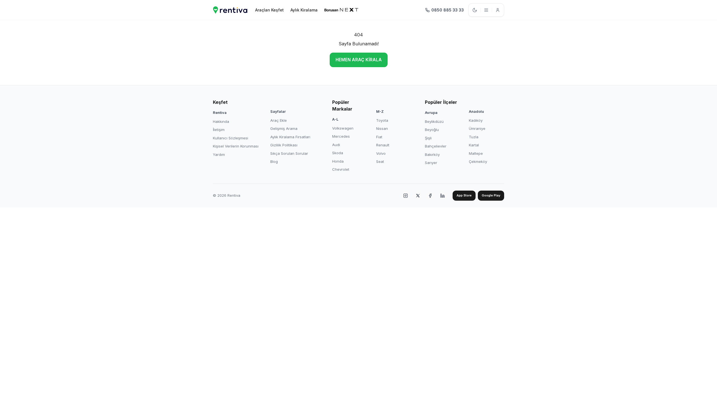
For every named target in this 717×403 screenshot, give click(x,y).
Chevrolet (340, 169)
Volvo (381, 153)
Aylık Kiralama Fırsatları (290, 137)
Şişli (428, 138)
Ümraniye (477, 128)
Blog (274, 161)
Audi (336, 144)
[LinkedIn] (442, 195)
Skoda (337, 153)
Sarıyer (431, 162)
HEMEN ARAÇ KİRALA (359, 59)
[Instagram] (405, 195)
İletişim (219, 129)
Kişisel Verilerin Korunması (236, 146)
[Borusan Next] (341, 10)
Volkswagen (342, 128)
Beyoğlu (432, 129)
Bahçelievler (435, 146)
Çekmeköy (478, 161)
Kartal (474, 145)
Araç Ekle (278, 120)
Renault (382, 145)
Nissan (382, 128)
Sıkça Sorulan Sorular (289, 153)
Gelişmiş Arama (283, 128)
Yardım (219, 154)
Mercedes (341, 136)
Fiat (379, 137)
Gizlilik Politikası (283, 145)
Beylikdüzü (434, 121)
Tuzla (473, 137)
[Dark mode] (474, 10)
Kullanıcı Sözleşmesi (230, 138)
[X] (417, 195)
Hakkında (221, 121)
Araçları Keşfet (269, 10)
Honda (338, 161)
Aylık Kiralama (304, 10)
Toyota (382, 120)
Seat (380, 161)
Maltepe (476, 153)
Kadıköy (476, 120)
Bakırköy (432, 154)
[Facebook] (430, 195)
